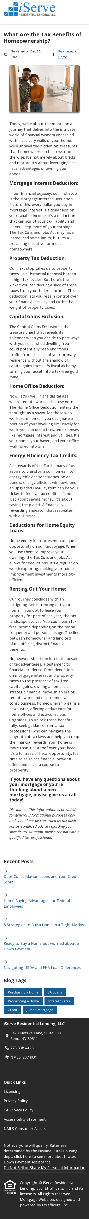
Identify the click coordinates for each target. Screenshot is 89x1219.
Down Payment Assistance (27, 1162)
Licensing (12, 1091)
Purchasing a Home (67, 54)
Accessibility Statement (25, 1119)
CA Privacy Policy (18, 1109)
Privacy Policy (16, 1100)
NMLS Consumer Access (25, 1128)
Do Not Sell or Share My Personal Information (44, 1167)
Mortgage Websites (38, 1199)
